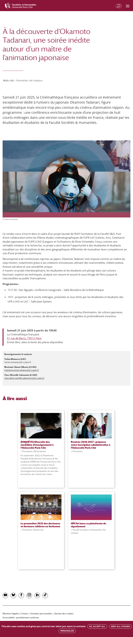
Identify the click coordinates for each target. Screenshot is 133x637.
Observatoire (39, 451)
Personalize (67, 631)
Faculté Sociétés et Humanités (87, 529)
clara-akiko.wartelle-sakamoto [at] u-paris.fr (24, 378)
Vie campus (35, 80)
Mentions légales (11, 613)
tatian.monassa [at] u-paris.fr (17, 362)
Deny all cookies (120, 626)
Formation (22, 80)
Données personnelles (41, 613)
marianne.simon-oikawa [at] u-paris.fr (21, 370)
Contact (24, 613)
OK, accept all (97, 626)
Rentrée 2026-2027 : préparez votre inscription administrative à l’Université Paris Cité (90, 444)
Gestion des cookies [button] (64, 613)
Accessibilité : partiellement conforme (21, 617)
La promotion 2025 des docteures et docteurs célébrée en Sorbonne (40, 525)
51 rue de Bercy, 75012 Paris (24, 338)
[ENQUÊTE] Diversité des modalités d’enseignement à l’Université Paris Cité (37, 444)
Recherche (38, 529)
